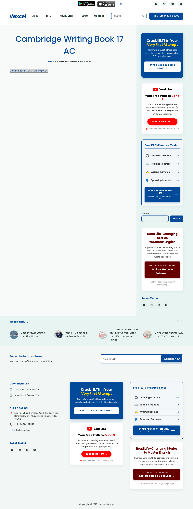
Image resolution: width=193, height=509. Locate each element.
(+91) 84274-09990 (168, 15)
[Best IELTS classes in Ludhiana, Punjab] (58, 334)
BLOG (85, 15)
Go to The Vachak (162, 259)
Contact (99, 15)
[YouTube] (156, 3)
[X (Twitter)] (180, 3)
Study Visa (66, 15)
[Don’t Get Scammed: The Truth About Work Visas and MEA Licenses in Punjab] (103, 334)
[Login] (121, 4)
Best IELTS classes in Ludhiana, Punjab (76, 334)
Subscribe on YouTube (162, 108)
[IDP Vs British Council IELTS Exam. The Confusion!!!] (147, 334)
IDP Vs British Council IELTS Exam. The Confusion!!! (168, 334)
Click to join (162, 55)
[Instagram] (172, 3)
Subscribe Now (172, 358)
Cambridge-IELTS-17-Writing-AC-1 (29, 70)
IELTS (48, 15)
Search (145, 213)
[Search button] (143, 16)
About (35, 15)
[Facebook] (164, 3)
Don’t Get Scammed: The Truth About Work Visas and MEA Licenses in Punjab (124, 334)
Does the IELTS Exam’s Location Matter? (33, 334)
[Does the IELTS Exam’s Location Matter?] (14, 334)
